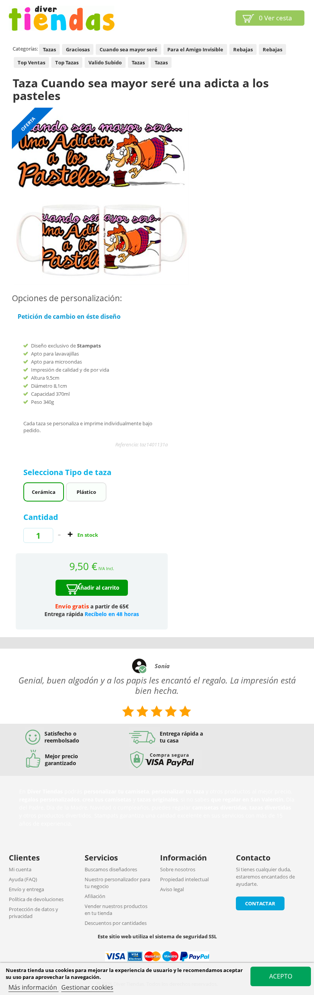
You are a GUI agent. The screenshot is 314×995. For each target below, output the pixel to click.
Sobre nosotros (177, 869)
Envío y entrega (26, 889)
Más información (33, 987)
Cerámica (44, 491)
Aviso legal (172, 889)
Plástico (86, 491)
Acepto (280, 976)
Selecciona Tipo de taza (68, 472)
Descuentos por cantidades (116, 923)
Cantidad (40, 517)
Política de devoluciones (36, 899)
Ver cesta (275, 17)
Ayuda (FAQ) (23, 879)
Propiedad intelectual (184, 879)
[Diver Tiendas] (61, 18)
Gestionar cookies (87, 987)
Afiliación (95, 896)
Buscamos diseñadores (111, 869)
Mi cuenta (20, 869)
